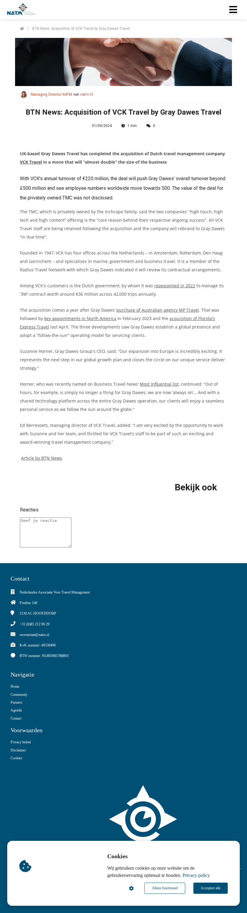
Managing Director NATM (51, 94)
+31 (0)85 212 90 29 (34, 624)
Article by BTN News (41, 458)
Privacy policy (196, 875)
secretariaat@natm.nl (34, 635)
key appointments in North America (80, 318)
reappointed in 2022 (174, 285)
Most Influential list (159, 384)
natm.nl (86, 94)
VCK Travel (31, 162)
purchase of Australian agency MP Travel (157, 310)
